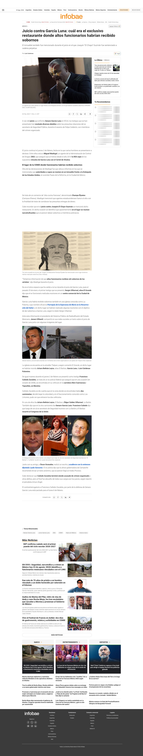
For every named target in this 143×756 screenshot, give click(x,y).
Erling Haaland (92, 22)
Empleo (72, 718)
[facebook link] (28, 722)
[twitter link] (32, 722)
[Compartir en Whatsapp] (69, 114)
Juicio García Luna (44, 533)
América (52, 715)
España (53, 10)
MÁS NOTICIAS (57, 635)
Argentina (28, 10)
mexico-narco (83, 533)
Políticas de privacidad (112, 718)
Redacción (72, 715)
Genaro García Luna (29, 533)
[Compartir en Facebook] (73, 114)
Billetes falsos (100, 22)
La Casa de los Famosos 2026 (61, 22)
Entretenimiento (112, 10)
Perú (64, 10)
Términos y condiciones (112, 715)
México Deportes (101, 10)
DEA (106, 22)
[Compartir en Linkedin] (81, 114)
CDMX (61, 533)
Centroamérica (72, 10)
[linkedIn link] (35, 726)
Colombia (47, 10)
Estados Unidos (37, 10)
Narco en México (71, 533)
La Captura (84, 22)
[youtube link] (28, 726)
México (59, 10)
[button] (3, 10)
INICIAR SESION (136, 10)
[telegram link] (32, 726)
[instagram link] (35, 722)
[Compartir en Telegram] (84, 114)
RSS (52, 739)
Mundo (81, 10)
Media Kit (92, 728)
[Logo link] (71, 16)
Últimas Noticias (89, 10)
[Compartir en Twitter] (77, 114)
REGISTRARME (124, 10)
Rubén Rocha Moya (40, 22)
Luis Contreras (29, 53)
